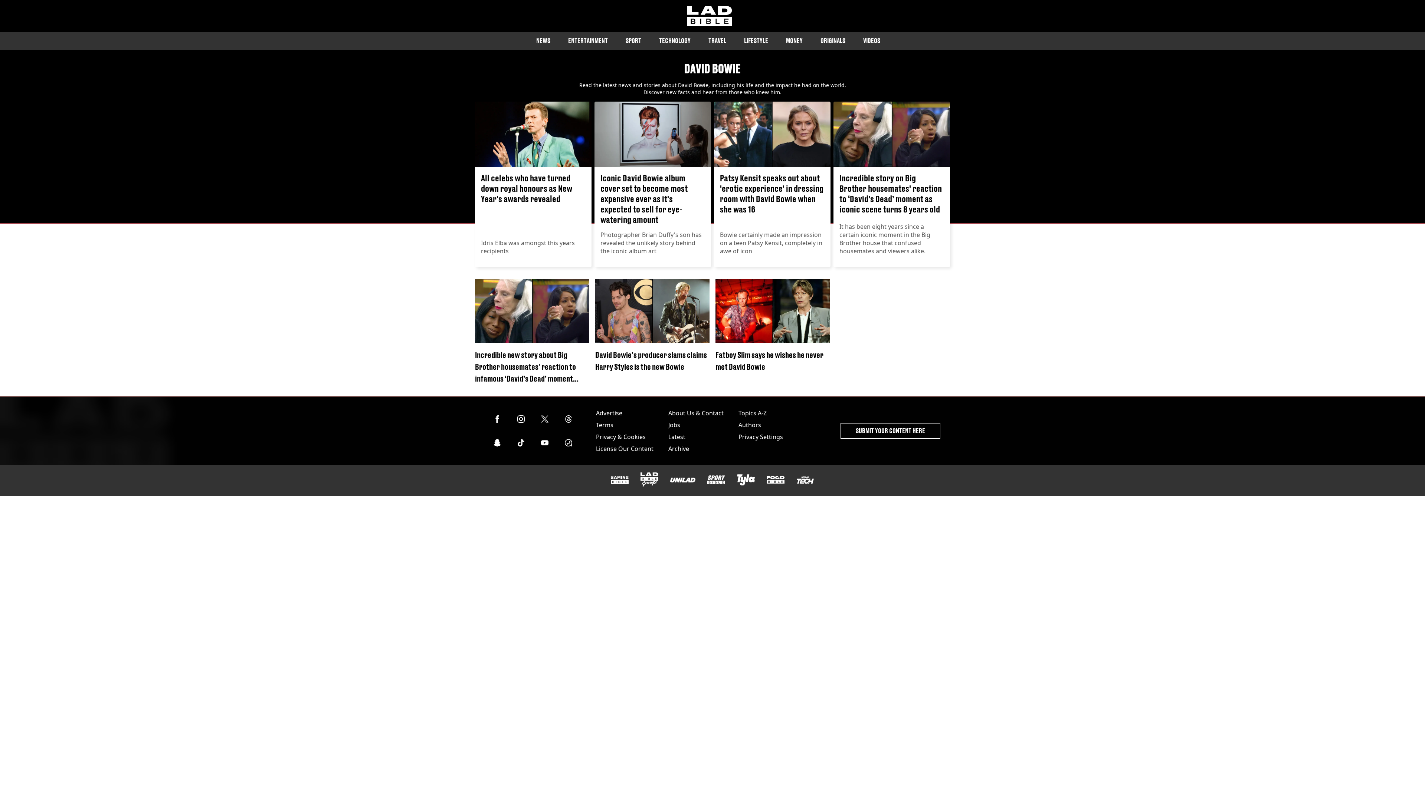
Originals (832, 40)
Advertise (609, 413)
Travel (717, 40)
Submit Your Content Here (890, 431)
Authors (749, 425)
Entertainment (588, 40)
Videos (871, 40)
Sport (633, 40)
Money (794, 40)
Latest (676, 437)
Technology (675, 40)
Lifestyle (756, 40)
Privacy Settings (760, 437)
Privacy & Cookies (621, 437)
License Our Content (624, 449)
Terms (604, 425)
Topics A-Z (752, 413)
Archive (678, 449)
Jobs (674, 425)
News (543, 40)
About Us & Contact (696, 413)
